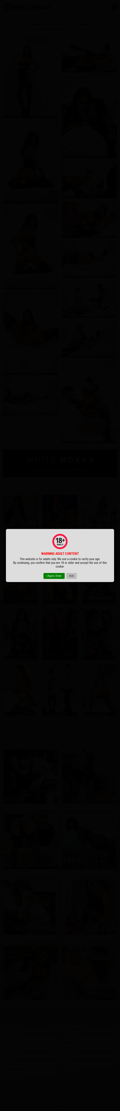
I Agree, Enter (54, 576)
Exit (71, 576)
